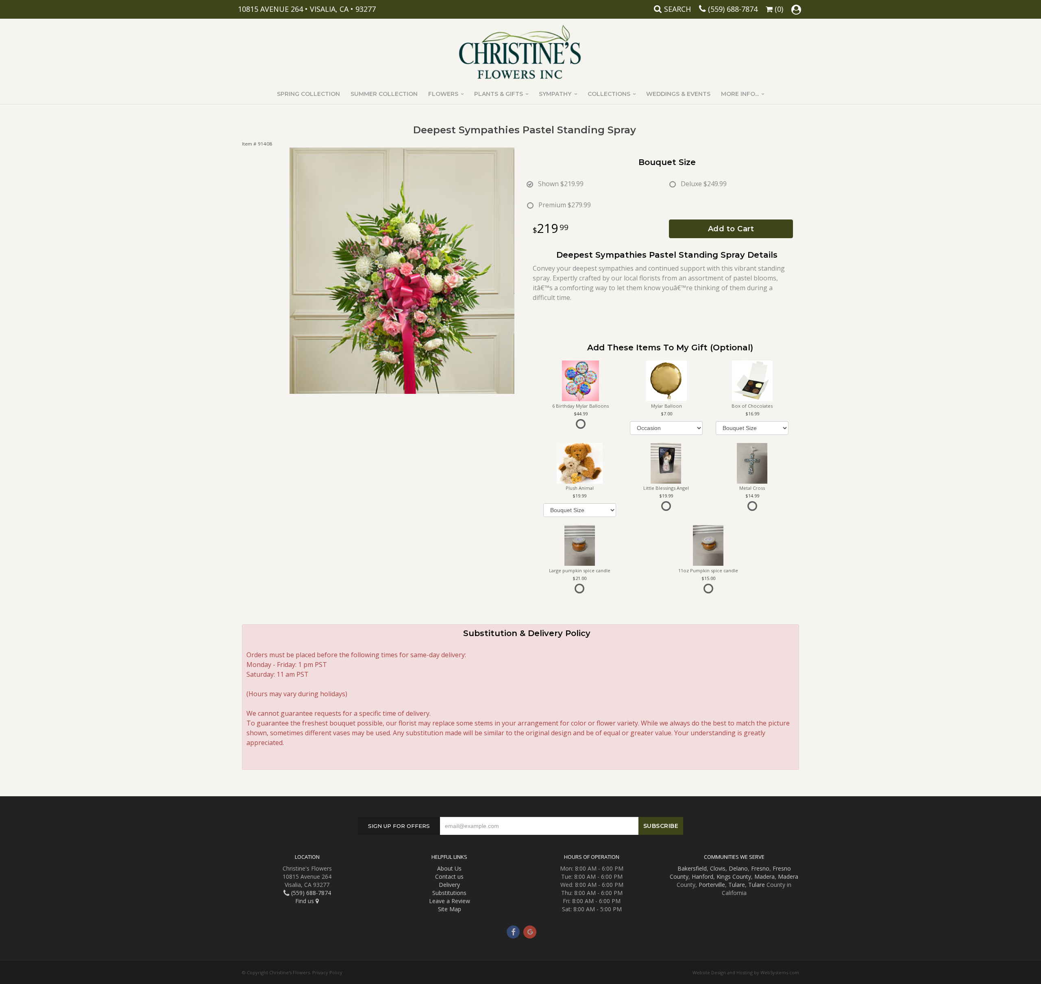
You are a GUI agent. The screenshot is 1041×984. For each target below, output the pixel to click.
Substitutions (449, 893)
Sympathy (555, 94)
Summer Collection (384, 94)
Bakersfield (692, 868)
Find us (305, 901)
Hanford (702, 876)
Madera (764, 876)
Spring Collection (308, 94)
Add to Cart (731, 228)
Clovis (717, 868)
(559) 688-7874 (733, 9)
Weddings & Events (678, 94)
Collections (609, 94)
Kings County (734, 876)
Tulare (736, 884)
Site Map (449, 909)
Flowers (443, 94)
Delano (738, 868)
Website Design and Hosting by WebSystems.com (746, 972)
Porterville (712, 884)
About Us (449, 868)
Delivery (449, 884)
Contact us (449, 876)
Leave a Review (449, 901)
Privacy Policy (327, 972)
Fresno (760, 868)
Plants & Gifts (498, 94)
